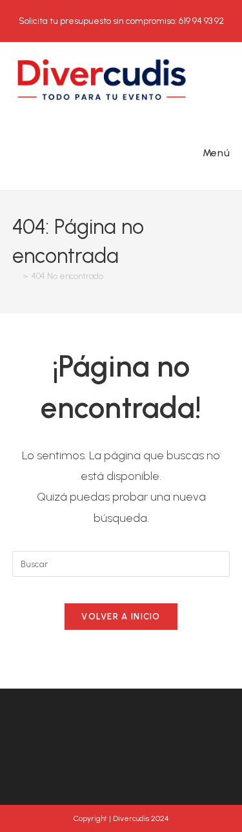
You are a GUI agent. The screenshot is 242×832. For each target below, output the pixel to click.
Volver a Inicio (121, 616)
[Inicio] (15, 276)
